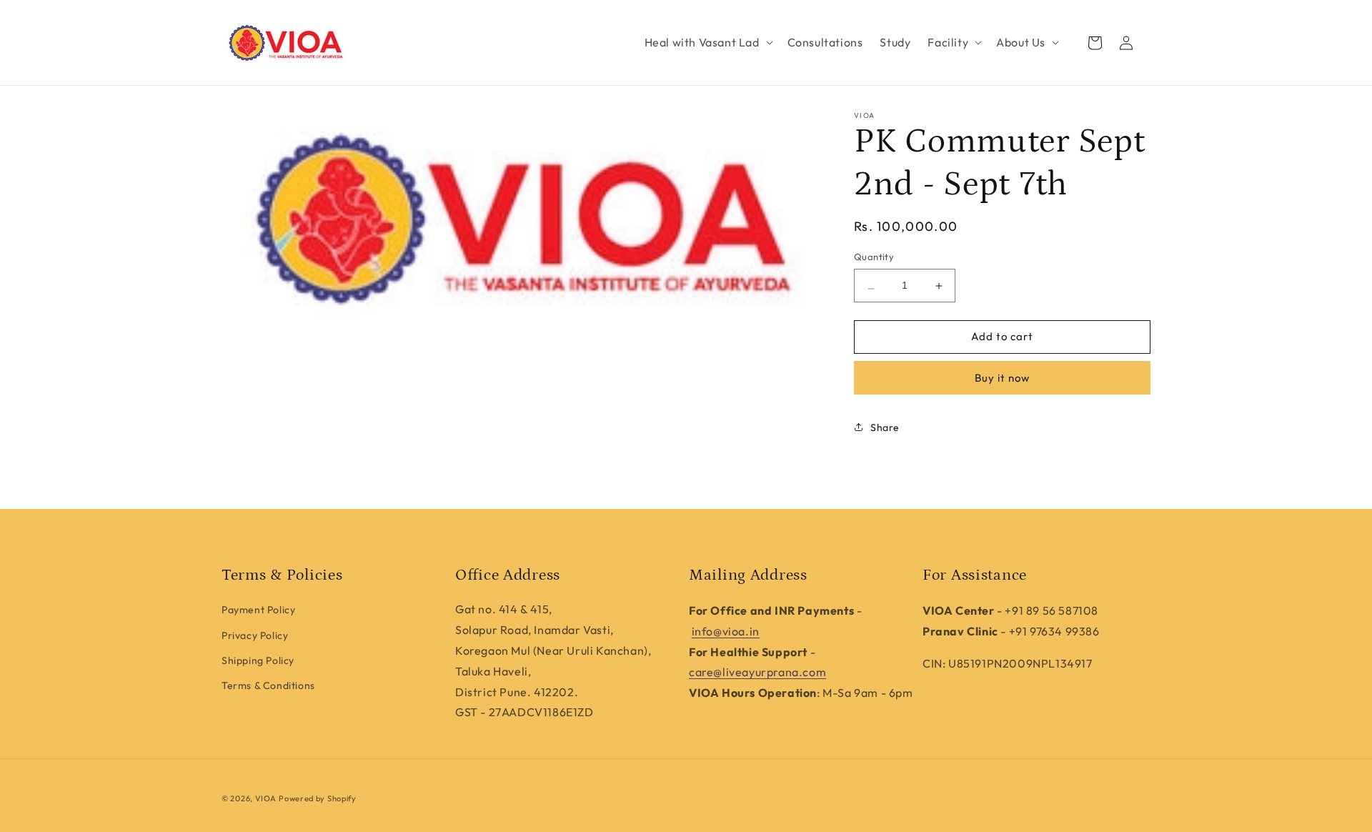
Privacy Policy (255, 635)
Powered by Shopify (318, 798)
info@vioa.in (726, 631)
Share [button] (885, 427)
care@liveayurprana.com (757, 672)
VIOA (266, 798)
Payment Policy (258, 609)
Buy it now (1002, 378)
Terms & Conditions (268, 685)
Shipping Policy (258, 660)
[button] (707, 42)
